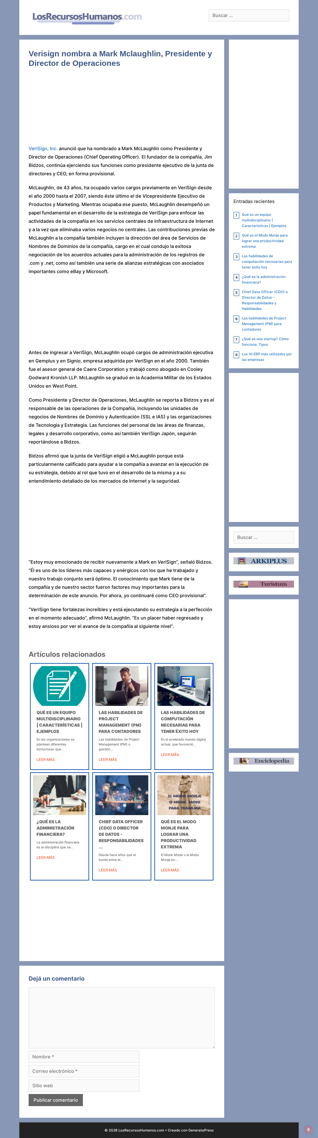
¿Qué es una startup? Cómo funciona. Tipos (265, 342)
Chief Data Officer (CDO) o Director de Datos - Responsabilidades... (121, 834)
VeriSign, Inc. (43, 148)
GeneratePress (201, 1130)
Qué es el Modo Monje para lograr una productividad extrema (178, 834)
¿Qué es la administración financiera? (55, 828)
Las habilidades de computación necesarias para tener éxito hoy (267, 261)
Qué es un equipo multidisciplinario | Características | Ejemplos (264, 220)
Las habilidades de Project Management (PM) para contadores (264, 324)
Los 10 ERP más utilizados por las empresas (267, 357)
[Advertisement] (122, 109)
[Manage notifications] (308, 1129)
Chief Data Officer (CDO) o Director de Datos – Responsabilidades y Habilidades (265, 300)
